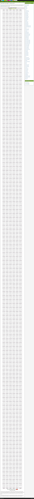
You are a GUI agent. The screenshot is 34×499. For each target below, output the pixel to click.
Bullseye (26, 6)
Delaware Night (26, 13)
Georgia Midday (26, 17)
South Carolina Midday (27, 61)
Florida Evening (26, 14)
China (25, 9)
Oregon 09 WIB (26, 54)
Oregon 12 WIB (26, 55)
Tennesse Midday (27, 65)
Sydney (26, 62)
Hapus (1, 0)
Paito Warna (2, 1)
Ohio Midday (26, 51)
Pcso (25, 56)
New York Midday (27, 47)
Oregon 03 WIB (26, 52)
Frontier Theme (32, 498)
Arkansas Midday (27, 5)
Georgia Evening (27, 16)
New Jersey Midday (27, 45)
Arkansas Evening (27, 4)
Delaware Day (26, 12)
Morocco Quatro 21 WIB (27, 43)
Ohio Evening (26, 50)
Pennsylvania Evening (27, 58)
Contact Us (25, 1)
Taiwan (26, 63)
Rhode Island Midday (27, 59)
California (26, 7)
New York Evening (27, 46)
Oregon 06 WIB (26, 53)
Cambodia (26, 8)
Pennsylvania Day (27, 57)
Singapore (26, 60)
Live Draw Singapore (11, 1)
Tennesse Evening (27, 64)
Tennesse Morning (27, 66)
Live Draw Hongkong (17, 1)
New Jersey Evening (27, 44)
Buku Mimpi (21, 1)
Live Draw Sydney (6, 1)
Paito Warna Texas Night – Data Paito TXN (7, 3)
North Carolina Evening (27, 49)
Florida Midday (26, 15)
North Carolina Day (27, 48)
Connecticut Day (27, 10)
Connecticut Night (27, 11)
